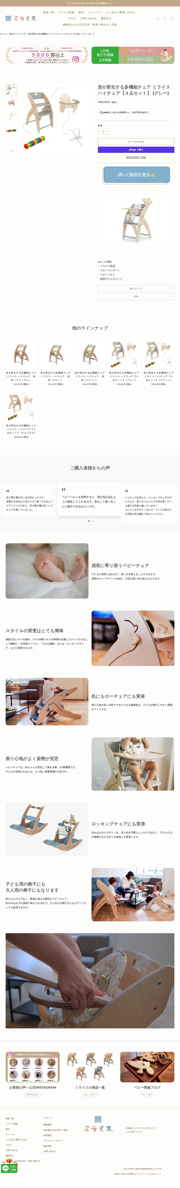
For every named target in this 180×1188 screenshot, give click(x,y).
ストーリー (95, 12)
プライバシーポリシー (53, 1140)
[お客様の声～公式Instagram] (33, 1067)
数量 (100, 125)
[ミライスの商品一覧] (90, 1067)
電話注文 (106, 18)
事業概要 (47, 1124)
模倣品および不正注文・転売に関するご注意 (90, 24)
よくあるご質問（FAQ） (121, 12)
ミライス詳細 (66, 12)
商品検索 (47, 1146)
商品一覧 (48, 12)
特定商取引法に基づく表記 (55, 1130)
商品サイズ (136, 289)
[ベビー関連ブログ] (147, 1067)
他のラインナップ (17, 34)
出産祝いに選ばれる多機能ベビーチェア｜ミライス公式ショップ (137, 1174)
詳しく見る (90, 1094)
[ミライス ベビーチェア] (136, 185)
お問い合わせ (89, 18)
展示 (81, 12)
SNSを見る (33, 1094)
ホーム (3, 34)
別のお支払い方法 (136, 157)
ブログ (72, 18)
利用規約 (47, 1135)
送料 (136, 296)
